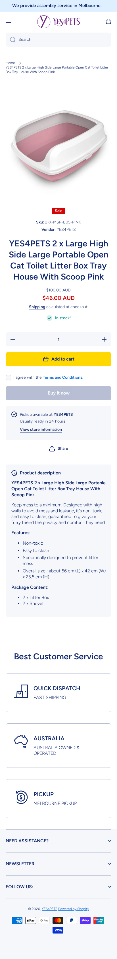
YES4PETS (49, 909)
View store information (41, 429)
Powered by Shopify (73, 909)
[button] (108, 22)
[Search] (11, 40)
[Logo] (58, 22)
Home (10, 63)
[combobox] (58, 40)
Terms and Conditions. (63, 377)
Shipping (37, 306)
